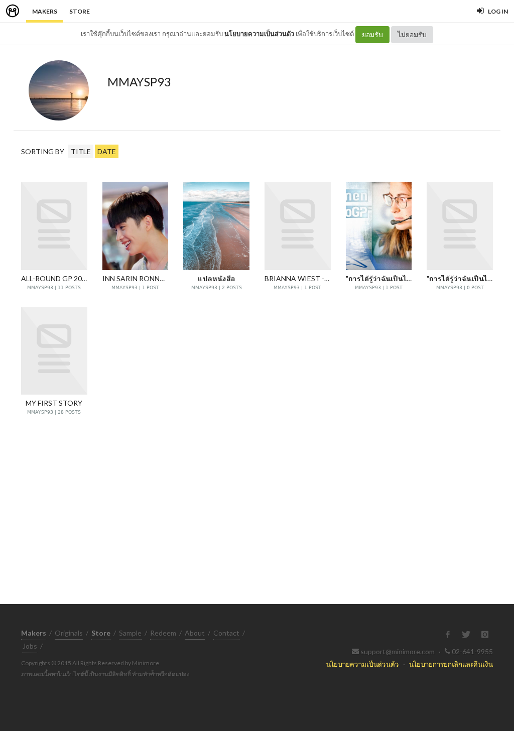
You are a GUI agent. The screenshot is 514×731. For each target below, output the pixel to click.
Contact (226, 633)
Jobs (30, 646)
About (195, 633)
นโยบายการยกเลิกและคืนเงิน (451, 664)
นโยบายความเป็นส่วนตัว (259, 34)
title (81, 151)
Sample (130, 633)
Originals (69, 633)
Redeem (163, 633)
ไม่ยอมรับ (412, 34)
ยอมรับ (372, 34)
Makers (44, 11)
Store (79, 11)
